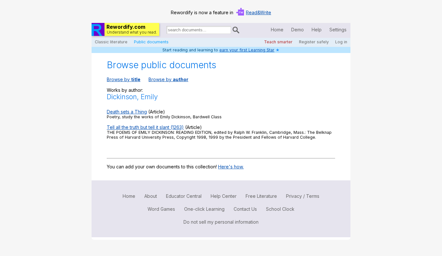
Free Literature (261, 196)
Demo (297, 29)
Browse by (123, 79)
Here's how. (231, 166)
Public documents (151, 41)
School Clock (280, 209)
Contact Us (245, 209)
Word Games (161, 209)
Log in (341, 41)
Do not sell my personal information (221, 222)
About (150, 196)
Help (317, 29)
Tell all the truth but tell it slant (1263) (145, 127)
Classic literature (111, 41)
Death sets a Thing (127, 111)
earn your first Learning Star (246, 50)
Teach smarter (278, 41)
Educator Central (184, 196)
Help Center (224, 196)
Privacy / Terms (302, 196)
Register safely (314, 41)
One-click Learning (204, 209)
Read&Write (258, 12)
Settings (338, 29)
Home (277, 29)
